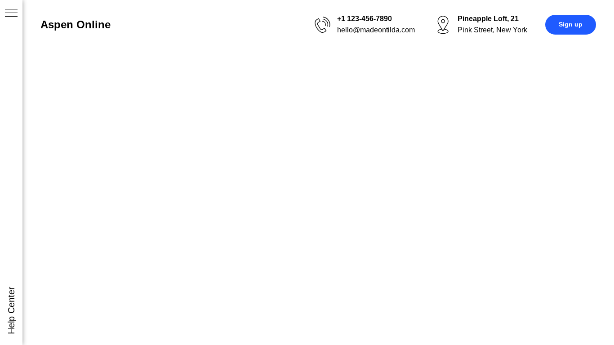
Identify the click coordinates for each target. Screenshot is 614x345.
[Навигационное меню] (11, 13)
